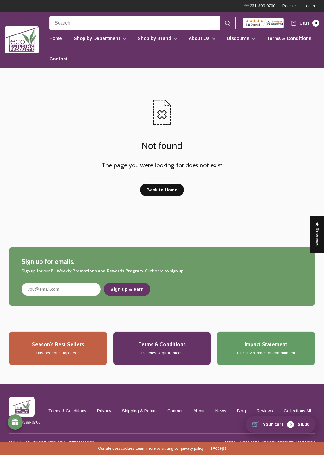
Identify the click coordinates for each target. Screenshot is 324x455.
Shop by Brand (154, 38)
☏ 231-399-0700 (259, 6)
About (199, 410)
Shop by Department (97, 38)
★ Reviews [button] (317, 234)
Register (289, 6)
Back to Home (162, 189)
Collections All (297, 410)
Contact (58, 58)
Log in (309, 6)
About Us (199, 38)
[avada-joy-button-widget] (15, 422)
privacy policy (192, 448)
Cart (307, 23)
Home (55, 38)
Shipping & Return (139, 410)
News (220, 410)
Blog (241, 410)
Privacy (104, 410)
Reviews (265, 410)
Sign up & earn (127, 289)
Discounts (238, 38)
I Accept (218, 448)
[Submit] (227, 23)
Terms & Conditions (289, 38)
